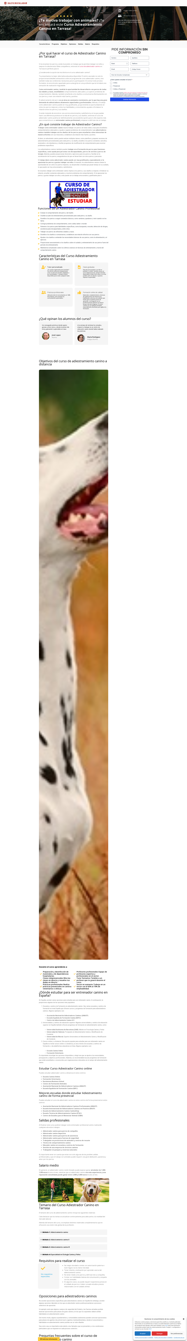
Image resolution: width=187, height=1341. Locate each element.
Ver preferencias (177, 1333)
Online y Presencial (119, 89)
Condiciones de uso (179, 1337)
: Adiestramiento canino (55, 1232)
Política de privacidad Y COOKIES (144, 1337)
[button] (184, 1319)
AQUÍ (166, 1325)
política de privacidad (129, 92)
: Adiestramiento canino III (56, 1247)
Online (115, 83)
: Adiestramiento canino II (55, 1240)
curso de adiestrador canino (90, 66)
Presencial (116, 86)
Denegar (160, 1333)
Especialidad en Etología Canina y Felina (61, 1254)
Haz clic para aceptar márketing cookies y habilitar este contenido (73, 194)
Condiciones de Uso (141, 92)
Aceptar (143, 1333)
